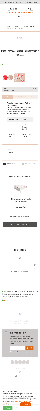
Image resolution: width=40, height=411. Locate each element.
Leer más (17, 408)
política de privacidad (25, 352)
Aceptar (8, 408)
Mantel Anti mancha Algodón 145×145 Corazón (21, 200)
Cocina (16, 26)
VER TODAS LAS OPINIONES (20, 224)
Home (9, 26)
